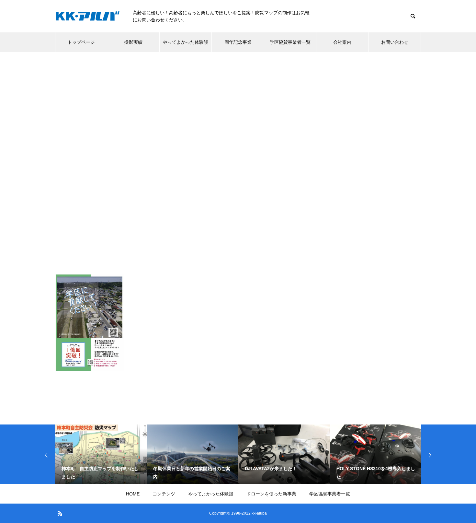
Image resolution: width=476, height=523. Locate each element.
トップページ (81, 42)
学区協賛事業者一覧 (290, 42)
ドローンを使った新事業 (271, 493)
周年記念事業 (238, 42)
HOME (133, 493)
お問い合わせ (394, 42)
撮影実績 (133, 42)
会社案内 (342, 42)
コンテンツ (164, 493)
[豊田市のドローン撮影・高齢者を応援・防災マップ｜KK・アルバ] (87, 16)
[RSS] (60, 513)
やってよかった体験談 (185, 42)
